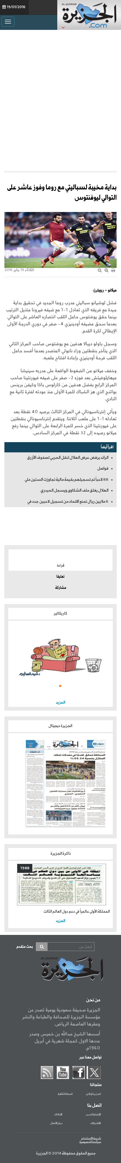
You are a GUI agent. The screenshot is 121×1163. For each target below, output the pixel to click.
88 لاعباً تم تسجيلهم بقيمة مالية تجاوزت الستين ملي (66, 480)
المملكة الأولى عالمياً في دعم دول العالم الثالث (76, 912)
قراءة (60, 565)
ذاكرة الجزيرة (61, 854)
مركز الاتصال (56, 1123)
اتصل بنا (94, 1105)
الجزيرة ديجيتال (60, 726)
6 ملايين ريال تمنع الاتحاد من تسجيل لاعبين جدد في (67, 502)
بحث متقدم (24, 947)
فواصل (102, 468)
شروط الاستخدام (91, 1138)
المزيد (60, 702)
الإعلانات (58, 1115)
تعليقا (60, 577)
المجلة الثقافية (65, 1094)
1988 (24, 868)
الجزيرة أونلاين (93, 1094)
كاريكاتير (60, 613)
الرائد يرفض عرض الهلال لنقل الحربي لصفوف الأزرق (67, 458)
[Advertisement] (60, 99)
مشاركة (60, 588)
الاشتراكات (95, 1123)
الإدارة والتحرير (93, 1115)
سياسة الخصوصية (90, 1142)
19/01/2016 (16, 7)
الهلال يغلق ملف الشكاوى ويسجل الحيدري (74, 490)
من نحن (93, 1000)
